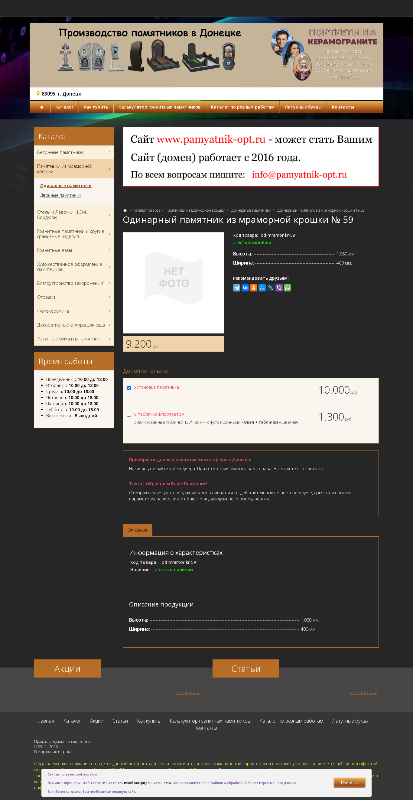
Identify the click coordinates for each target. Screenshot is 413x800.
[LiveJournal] (270, 287)
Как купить (96, 107)
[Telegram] (236, 287)
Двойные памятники (60, 195)
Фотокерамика (53, 311)
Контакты (343, 107)
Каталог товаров (147, 210)
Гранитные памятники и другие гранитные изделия (70, 233)
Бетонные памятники (60, 152)
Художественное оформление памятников (69, 266)
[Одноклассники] (253, 287)
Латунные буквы (303, 107)
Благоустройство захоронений (70, 283)
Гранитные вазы (54, 250)
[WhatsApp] (287, 287)
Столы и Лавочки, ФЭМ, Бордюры (62, 214)
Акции (96, 720)
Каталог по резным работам (243, 107)
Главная (44, 720)
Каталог (64, 107)
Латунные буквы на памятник (68, 339)
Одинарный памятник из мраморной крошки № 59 (320, 210)
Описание (138, 530)
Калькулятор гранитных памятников (160, 107)
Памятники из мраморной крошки (195, 210)
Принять (349, 782)
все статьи (361, 692)
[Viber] (279, 287)
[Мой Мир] (262, 287)
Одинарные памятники (250, 210)
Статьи (120, 720)
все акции (185, 692)
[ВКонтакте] (245, 287)
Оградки (46, 297)
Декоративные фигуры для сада (71, 325)
